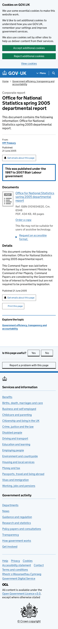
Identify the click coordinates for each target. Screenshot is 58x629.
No (49, 353)
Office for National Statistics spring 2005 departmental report (34, 196)
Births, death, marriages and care (22, 403)
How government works (16, 540)
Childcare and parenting (17, 414)
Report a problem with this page (29, 365)
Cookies (28, 560)
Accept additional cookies (29, 48)
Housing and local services (18, 462)
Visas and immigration (15, 480)
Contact (39, 565)
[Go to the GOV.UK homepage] (14, 73)
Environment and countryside (20, 456)
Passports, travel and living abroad (23, 474)
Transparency (10, 534)
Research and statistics (16, 523)
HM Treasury (9, 143)
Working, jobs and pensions (18, 485)
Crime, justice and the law (18, 426)
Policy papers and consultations (21, 529)
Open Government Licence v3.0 (21, 593)
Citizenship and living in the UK (20, 420)
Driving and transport (15, 438)
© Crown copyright (29, 621)
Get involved (9, 546)
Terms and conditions (15, 569)
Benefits (7, 397)
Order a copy (23, 220)
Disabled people (12, 432)
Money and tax (11, 468)
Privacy (15, 560)
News (5, 511)
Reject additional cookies (29, 56)
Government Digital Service (18, 578)
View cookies (29, 63)
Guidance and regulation (17, 517)
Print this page (15, 306)
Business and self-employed (19, 409)
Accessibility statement (16, 565)
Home (5, 81)
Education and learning (16, 444)
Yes (36, 353)
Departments (10, 505)
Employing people (13, 450)
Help (5, 560)
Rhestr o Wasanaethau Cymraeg (21, 574)
